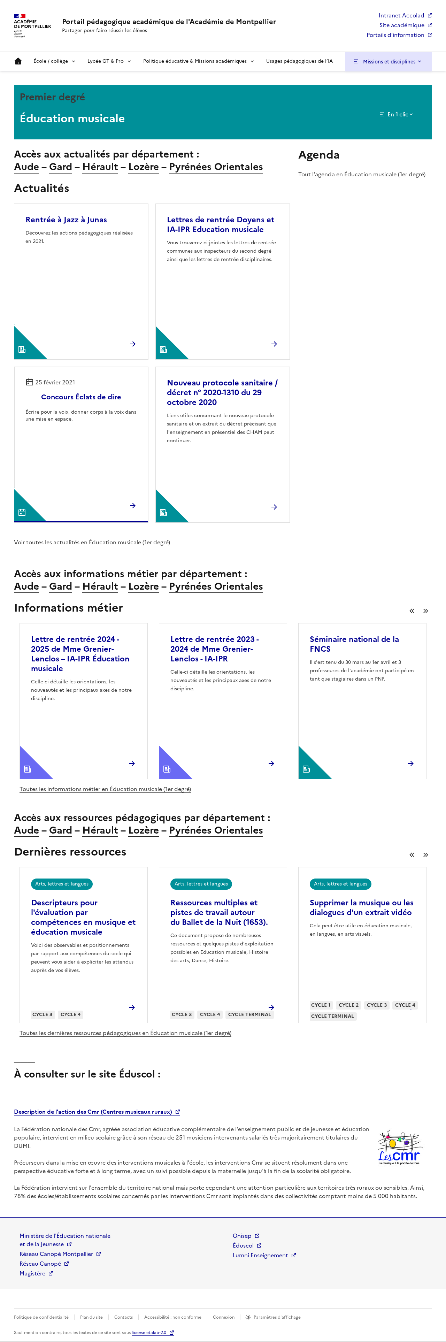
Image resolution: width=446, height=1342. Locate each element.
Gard (60, 166)
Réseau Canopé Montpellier (56, 1254)
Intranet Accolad (401, 15)
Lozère (143, 166)
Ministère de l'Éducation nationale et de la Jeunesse (65, 1240)
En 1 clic (397, 114)
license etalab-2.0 (149, 1332)
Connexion (223, 1317)
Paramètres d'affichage (277, 1317)
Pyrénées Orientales (216, 166)
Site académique (401, 25)
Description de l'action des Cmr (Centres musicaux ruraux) (93, 1111)
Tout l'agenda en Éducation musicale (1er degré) (361, 174)
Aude (26, 166)
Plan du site (91, 1317)
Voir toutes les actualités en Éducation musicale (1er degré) (92, 542)
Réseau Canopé (40, 1263)
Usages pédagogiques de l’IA (299, 61)
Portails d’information (395, 35)
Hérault (100, 166)
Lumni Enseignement (260, 1255)
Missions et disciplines (389, 62)
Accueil (18, 61)
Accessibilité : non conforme (172, 1317)
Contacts (123, 1317)
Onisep (242, 1236)
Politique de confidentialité (41, 1317)
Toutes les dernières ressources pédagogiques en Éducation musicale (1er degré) (125, 1033)
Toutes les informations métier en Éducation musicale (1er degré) (105, 789)
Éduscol (243, 1245)
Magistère (32, 1273)
